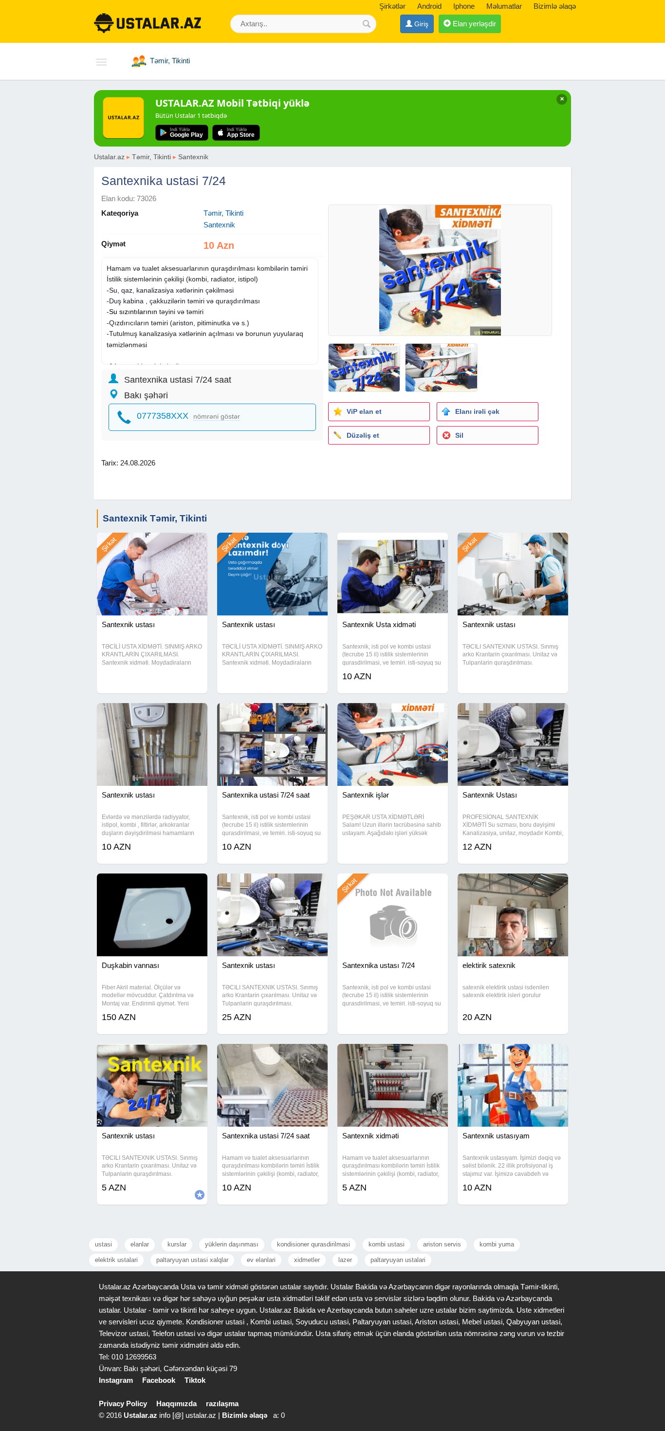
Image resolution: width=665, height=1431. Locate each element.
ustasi (103, 1244)
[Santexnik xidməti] (392, 1056)
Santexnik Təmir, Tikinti (155, 518)
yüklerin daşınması (232, 1244)
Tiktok (195, 1380)
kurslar (176, 1244)
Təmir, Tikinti (151, 157)
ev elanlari (261, 1260)
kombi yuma (497, 1244)
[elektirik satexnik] (513, 885)
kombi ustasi (387, 1244)
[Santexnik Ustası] (513, 715)
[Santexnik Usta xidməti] (392, 545)
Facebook (158, 1380)
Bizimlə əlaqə (555, 6)
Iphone (464, 6)
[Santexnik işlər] (392, 715)
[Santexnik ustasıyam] (513, 1056)
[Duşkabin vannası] (152, 885)
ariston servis (442, 1244)
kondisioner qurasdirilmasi (313, 1244)
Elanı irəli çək (477, 411)
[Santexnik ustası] (152, 545)
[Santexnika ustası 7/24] (392, 885)
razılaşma (222, 1403)
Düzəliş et (363, 435)
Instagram (116, 1380)
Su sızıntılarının (133, 312)
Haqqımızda (176, 1403)
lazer (345, 1260)
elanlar (139, 1244)
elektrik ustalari (116, 1260)
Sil (459, 435)
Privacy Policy (123, 1403)
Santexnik (193, 157)
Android (429, 6)
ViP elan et (364, 411)
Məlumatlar (504, 6)
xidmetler (307, 1260)
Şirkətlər (392, 6)
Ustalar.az (109, 157)
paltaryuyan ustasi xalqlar (192, 1260)
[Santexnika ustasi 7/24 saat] (272, 715)
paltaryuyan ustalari (397, 1260)
